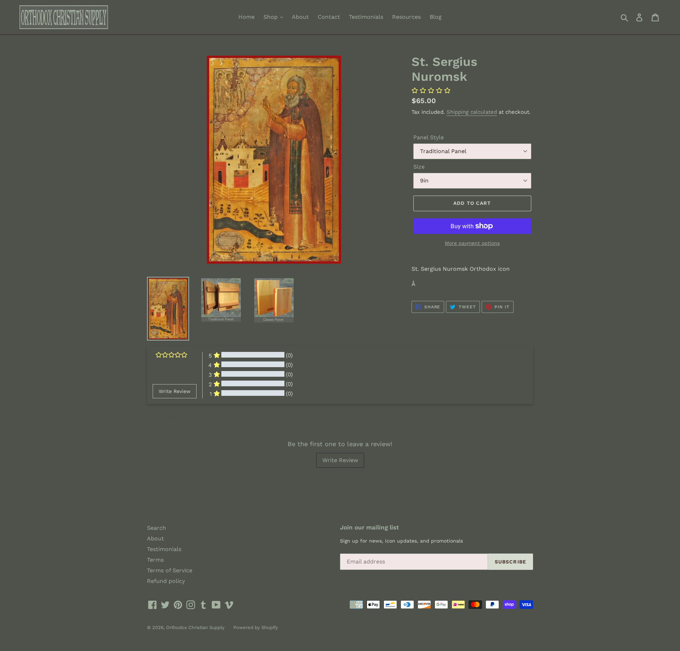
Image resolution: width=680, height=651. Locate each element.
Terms (155, 559)
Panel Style (428, 137)
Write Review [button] (175, 391)
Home (246, 16)
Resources (406, 16)
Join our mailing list (369, 527)
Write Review (340, 460)
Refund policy (166, 581)
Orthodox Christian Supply (195, 627)
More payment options (472, 243)
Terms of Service (169, 570)
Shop (271, 16)
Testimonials (366, 16)
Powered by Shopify (255, 627)
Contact (329, 16)
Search (156, 527)
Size (419, 166)
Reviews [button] (161, 417)
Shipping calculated (472, 112)
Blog (436, 16)
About (300, 16)
